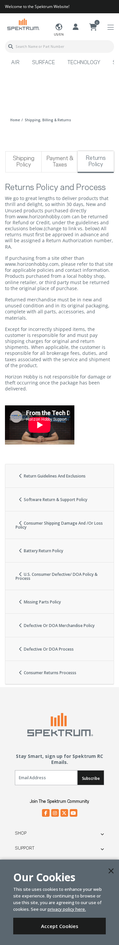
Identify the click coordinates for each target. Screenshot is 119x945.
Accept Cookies (59, 926)
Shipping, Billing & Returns (48, 120)
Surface (43, 62)
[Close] (111, 871)
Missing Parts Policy (42, 602)
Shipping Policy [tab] (23, 161)
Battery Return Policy (43, 551)
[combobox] (59, 46)
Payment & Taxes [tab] (59, 161)
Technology (83, 62)
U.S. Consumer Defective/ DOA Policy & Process (57, 576)
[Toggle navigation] (110, 27)
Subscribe (91, 778)
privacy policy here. (67, 909)
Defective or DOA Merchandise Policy (59, 625)
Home (15, 120)
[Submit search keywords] (10, 46)
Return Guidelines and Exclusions (54, 476)
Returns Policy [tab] (96, 161)
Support (24, 848)
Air (15, 62)
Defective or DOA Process (48, 649)
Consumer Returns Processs (49, 673)
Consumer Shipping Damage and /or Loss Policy (59, 525)
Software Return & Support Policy (55, 499)
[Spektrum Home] (23, 24)
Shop (20, 833)
